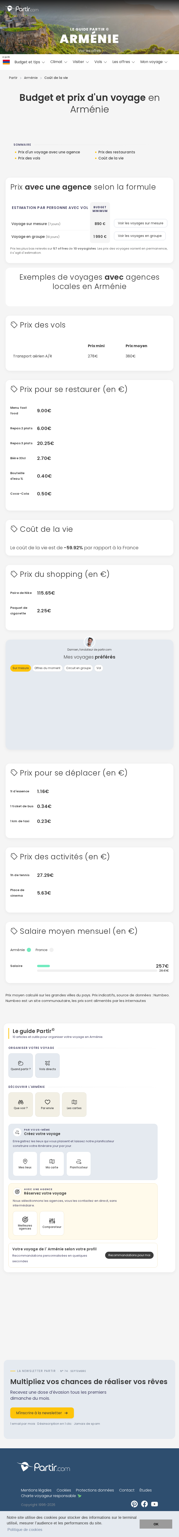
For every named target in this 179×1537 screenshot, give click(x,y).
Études (146, 1490)
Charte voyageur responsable (48, 1495)
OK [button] (156, 1524)
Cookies (64, 1490)
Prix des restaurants (116, 152)
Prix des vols (29, 158)
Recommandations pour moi (129, 1255)
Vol (98, 668)
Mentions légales (36, 1490)
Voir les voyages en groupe (140, 235)
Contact (126, 1490)
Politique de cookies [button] (24, 1529)
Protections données (95, 1490)
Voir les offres (90, 50)
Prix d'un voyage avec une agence (49, 152)
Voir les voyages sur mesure (140, 223)
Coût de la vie (111, 158)
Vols (98, 61)
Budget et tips (27, 62)
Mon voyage (152, 61)
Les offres (121, 61)
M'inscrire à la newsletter (39, 1413)
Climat (56, 61)
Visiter (79, 61)
